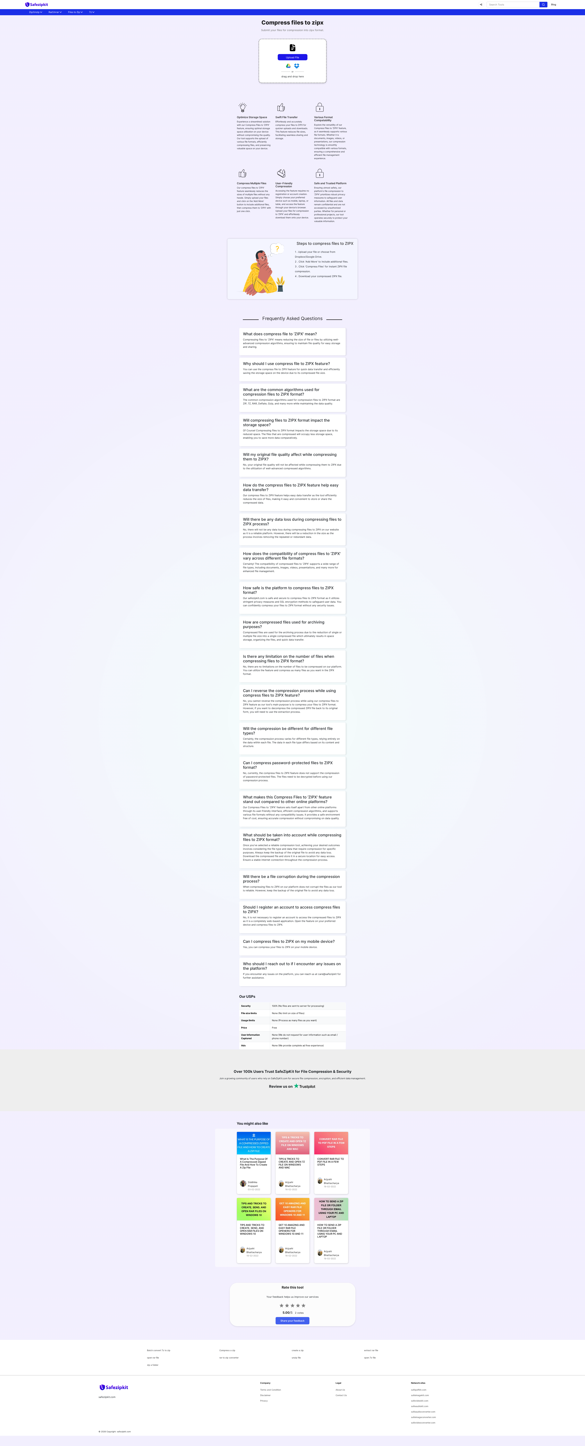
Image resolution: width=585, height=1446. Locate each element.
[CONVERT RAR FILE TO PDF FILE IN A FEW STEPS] (331, 1143)
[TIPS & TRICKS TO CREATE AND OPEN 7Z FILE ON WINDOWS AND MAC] (292, 1143)
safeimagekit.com (420, 1395)
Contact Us (341, 1395)
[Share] (481, 5)
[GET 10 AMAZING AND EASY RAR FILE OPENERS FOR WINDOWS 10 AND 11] (292, 1209)
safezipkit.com (124, 1431)
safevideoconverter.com (423, 1422)
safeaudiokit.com (419, 1406)
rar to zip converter (229, 1357)
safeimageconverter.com (423, 1417)
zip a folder (152, 1365)
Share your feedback (292, 1320)
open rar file (153, 1357)
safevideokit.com (419, 1400)
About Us (340, 1389)
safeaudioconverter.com (423, 1411)
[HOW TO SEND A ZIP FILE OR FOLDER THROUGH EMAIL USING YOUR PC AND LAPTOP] (331, 1209)
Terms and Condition (270, 1389)
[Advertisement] (15, 73)
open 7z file (370, 1357)
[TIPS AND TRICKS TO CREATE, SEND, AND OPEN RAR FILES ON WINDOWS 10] (254, 1209)
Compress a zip (227, 1350)
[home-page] (36, 4)
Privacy (264, 1400)
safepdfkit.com (418, 1389)
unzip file (296, 1357)
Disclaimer (265, 1395)
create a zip (298, 1350)
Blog (553, 4)
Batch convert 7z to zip (158, 1350)
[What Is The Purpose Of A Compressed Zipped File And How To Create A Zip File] (254, 1143)
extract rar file (371, 1350)
